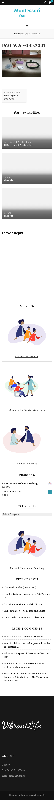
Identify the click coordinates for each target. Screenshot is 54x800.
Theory (6, 764)
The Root (8, 216)
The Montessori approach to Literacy (24, 604)
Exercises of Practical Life (17, 142)
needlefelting (11, 663)
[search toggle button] (45, 2)
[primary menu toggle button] (27, 26)
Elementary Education (13, 775)
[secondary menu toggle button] (3, 2)
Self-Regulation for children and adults (24, 611)
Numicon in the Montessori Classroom (24, 617)
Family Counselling (27, 463)
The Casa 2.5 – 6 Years (13, 770)
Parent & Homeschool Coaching (27, 568)
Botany (7, 213)
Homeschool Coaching (27, 356)
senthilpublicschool (14, 643)
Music (7, 177)
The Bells (8, 180)
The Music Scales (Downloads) (20, 587)
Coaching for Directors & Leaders (27, 410)
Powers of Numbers (33, 636)
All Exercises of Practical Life (18, 145)
